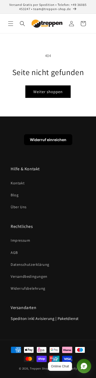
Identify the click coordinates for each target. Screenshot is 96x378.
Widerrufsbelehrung (28, 288)
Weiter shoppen (48, 91)
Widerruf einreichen (48, 139)
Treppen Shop (39, 368)
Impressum (20, 240)
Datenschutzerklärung (30, 264)
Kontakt (18, 183)
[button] (11, 23)
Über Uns (19, 207)
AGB (14, 252)
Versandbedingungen (29, 276)
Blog (14, 195)
